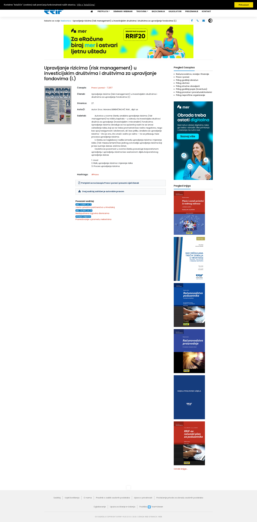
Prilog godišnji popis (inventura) (191, 89)
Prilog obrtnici (182, 83)
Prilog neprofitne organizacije (190, 95)
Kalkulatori (175, 11)
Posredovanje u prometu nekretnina (93, 219)
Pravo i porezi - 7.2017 (102, 87)
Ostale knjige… (181, 468)
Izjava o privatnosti (143, 497)
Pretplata (103, 11)
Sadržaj (57, 497)
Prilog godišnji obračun (187, 80)
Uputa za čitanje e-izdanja (122, 506)
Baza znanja (158, 11)
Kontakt (206, 11)
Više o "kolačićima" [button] (86, 5)
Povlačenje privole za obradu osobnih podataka (179, 497)
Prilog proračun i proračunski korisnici (194, 92)
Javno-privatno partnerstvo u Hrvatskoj (95, 207)
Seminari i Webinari (123, 11)
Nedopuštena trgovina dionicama (92, 213)
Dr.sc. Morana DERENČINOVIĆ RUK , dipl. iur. (118, 109)
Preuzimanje (191, 11)
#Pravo (95, 174)
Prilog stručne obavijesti (188, 86)
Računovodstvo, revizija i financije (192, 74)
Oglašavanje (100, 506)
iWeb (160, 517)
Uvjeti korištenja (72, 497)
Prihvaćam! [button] (244, 5)
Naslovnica (66, 20)
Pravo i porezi (182, 77)
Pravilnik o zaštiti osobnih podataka (113, 497)
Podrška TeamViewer (151, 506)
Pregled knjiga (182, 185)
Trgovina (141, 11)
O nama (88, 497)
